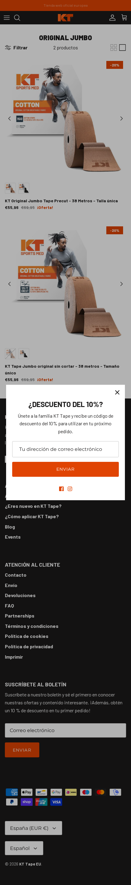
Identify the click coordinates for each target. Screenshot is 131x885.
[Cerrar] (117, 392)
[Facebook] (61, 489)
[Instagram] (70, 489)
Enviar (65, 469)
